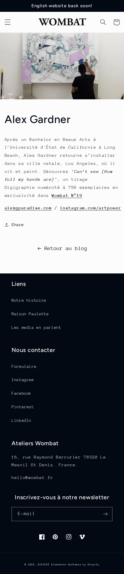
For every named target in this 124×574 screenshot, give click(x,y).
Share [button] (18, 224)
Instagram (23, 379)
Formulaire (24, 366)
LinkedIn (21, 420)
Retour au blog (65, 248)
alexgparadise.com (28, 207)
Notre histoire (29, 300)
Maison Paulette (30, 314)
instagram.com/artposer (90, 207)
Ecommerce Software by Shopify (75, 564)
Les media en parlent (36, 327)
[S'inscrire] (105, 514)
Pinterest (23, 407)
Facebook (21, 393)
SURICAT (43, 564)
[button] (7, 22)
